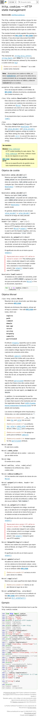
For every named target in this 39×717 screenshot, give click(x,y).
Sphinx (31, 715)
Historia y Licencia (17, 702)
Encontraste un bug (30, 713)
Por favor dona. (31, 707)
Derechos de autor (10, 692)
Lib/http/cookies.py (18, 15)
